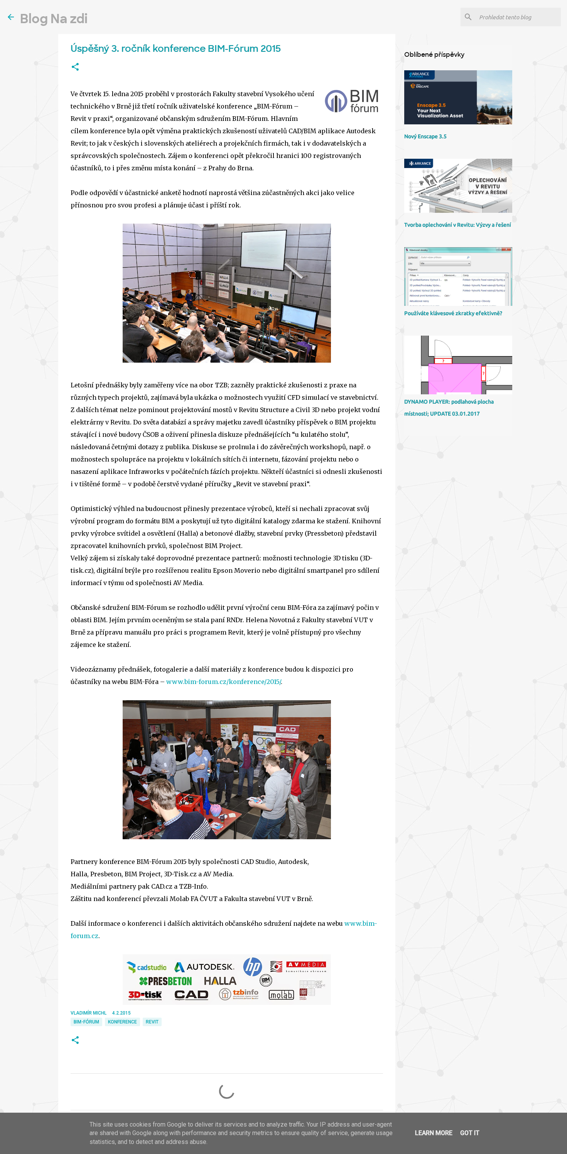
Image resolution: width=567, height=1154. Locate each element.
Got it (469, 1133)
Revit (152, 1022)
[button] (75, 67)
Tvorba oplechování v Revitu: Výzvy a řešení (457, 225)
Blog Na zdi (54, 19)
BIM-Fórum (86, 1022)
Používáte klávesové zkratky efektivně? (453, 313)
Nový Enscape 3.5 (425, 136)
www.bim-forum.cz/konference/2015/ (223, 682)
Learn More (433, 1133)
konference (122, 1022)
